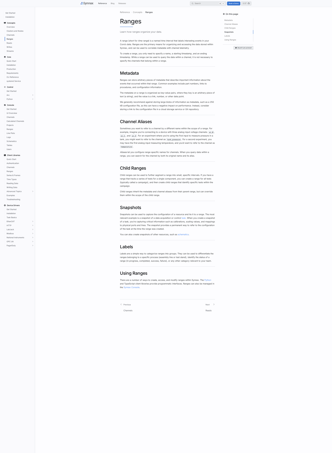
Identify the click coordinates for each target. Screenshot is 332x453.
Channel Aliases (231, 24)
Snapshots (229, 32)
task (184, 218)
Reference (102, 3)
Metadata (228, 20)
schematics (183, 234)
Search (209, 3)
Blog (113, 3)
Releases (122, 3)
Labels (227, 36)
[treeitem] (19, 13)
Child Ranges (230, 28)
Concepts (137, 12)
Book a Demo (234, 3)
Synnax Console (131, 287)
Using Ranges (230, 40)
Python (207, 280)
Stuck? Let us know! (244, 48)
